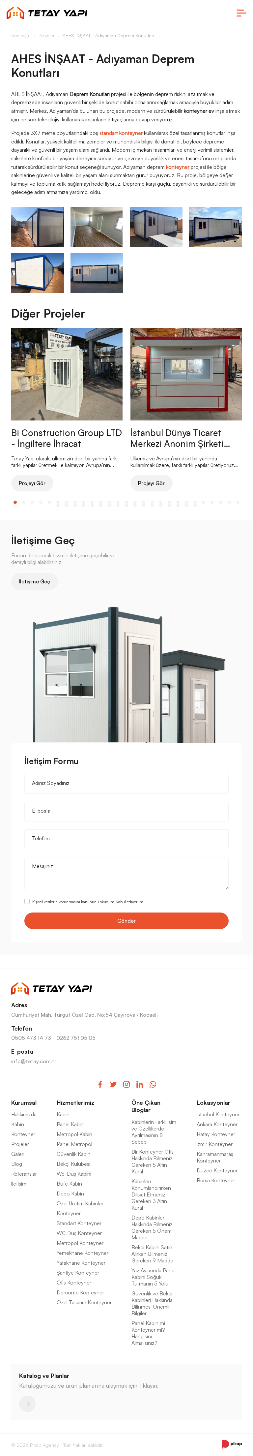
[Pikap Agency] (232, 1444)
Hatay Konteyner (216, 1134)
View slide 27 (237, 502)
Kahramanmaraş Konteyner (215, 1157)
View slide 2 (23, 502)
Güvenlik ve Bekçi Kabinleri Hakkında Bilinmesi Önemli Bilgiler (152, 1303)
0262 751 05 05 (76, 1038)
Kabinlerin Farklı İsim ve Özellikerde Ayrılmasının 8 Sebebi (153, 1132)
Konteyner (23, 1134)
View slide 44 (195, 505)
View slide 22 (195, 502)
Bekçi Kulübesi (73, 1164)
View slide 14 (126, 502)
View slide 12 (109, 502)
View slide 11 (100, 502)
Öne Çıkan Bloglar (145, 1106)
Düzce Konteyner (217, 1170)
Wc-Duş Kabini (74, 1173)
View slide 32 (92, 505)
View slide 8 (75, 502)
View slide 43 (186, 505)
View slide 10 (92, 502)
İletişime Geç (34, 581)
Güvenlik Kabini (74, 1154)
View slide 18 (160, 502)
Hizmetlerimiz (75, 1102)
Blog (16, 1164)
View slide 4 (40, 502)
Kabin (17, 1124)
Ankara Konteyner (217, 1124)
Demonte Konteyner (80, 1292)
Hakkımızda (24, 1114)
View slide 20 (178, 502)
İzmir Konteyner (215, 1144)
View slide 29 (66, 505)
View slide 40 (160, 505)
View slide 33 (100, 505)
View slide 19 (169, 502)
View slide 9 (83, 502)
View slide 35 (118, 505)
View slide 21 (186, 502)
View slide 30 (75, 505)
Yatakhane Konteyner (81, 1262)
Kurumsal (24, 1102)
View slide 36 (126, 505)
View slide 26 (229, 502)
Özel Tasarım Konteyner (84, 1302)
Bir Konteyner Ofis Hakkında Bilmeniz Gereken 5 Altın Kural (152, 1161)
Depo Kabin (70, 1193)
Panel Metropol (74, 1144)
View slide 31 (83, 505)
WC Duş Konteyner (79, 1233)
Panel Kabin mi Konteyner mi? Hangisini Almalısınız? (148, 1333)
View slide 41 (169, 505)
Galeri (17, 1154)
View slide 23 (203, 502)
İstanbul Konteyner (218, 1114)
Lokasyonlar (213, 1102)
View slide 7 (66, 502)
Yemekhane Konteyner (82, 1253)
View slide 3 (32, 502)
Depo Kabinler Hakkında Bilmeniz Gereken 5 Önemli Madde (152, 1227)
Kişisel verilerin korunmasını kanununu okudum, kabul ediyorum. (88, 901)
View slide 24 (212, 502)
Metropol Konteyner (80, 1243)
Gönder (126, 920)
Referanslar (24, 1173)
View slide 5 (49, 502)
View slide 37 (135, 505)
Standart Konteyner (79, 1223)
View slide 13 (118, 502)
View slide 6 (58, 502)
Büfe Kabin (69, 1183)
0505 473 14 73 (31, 1038)
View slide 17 (152, 502)
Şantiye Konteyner (78, 1272)
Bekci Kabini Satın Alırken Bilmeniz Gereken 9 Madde (152, 1254)
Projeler (20, 1144)
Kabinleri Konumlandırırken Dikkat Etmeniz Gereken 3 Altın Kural (151, 1194)
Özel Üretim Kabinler (80, 1203)
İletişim (18, 1183)
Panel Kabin (70, 1124)
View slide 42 (178, 505)
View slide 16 (143, 502)
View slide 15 (135, 502)
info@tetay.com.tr (33, 1061)
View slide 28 (58, 505)
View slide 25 (220, 502)
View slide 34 (109, 505)
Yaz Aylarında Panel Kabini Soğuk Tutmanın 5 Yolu (153, 1277)
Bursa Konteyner (216, 1180)
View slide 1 (15, 502)
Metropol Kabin (74, 1134)
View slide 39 (152, 505)
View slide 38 (143, 505)
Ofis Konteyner (74, 1282)
